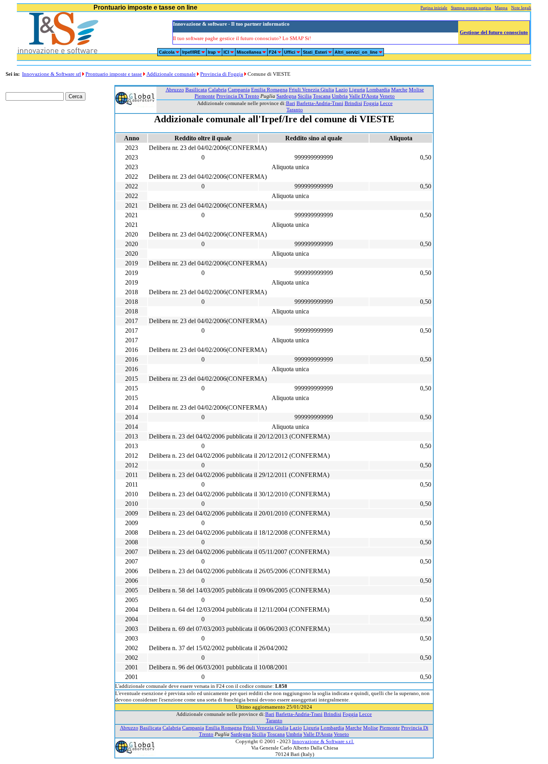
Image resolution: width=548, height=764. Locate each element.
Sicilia (305, 96)
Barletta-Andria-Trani (319, 103)
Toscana (322, 96)
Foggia (371, 103)
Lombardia (378, 90)
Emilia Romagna (269, 90)
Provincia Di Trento (237, 96)
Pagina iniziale (433, 8)
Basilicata (196, 90)
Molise (416, 90)
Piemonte (205, 96)
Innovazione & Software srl (51, 74)
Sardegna (286, 96)
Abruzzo (175, 90)
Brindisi (353, 103)
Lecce (386, 103)
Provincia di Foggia (221, 74)
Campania (239, 90)
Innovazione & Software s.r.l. (323, 741)
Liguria (357, 90)
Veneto (387, 96)
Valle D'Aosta (363, 96)
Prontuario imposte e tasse (113, 74)
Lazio (341, 90)
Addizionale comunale (171, 74)
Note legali (521, 8)
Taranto (294, 110)
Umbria (340, 96)
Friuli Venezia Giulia (311, 90)
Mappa (501, 8)
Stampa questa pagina (471, 8)
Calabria (217, 90)
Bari (290, 103)
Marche (399, 90)
